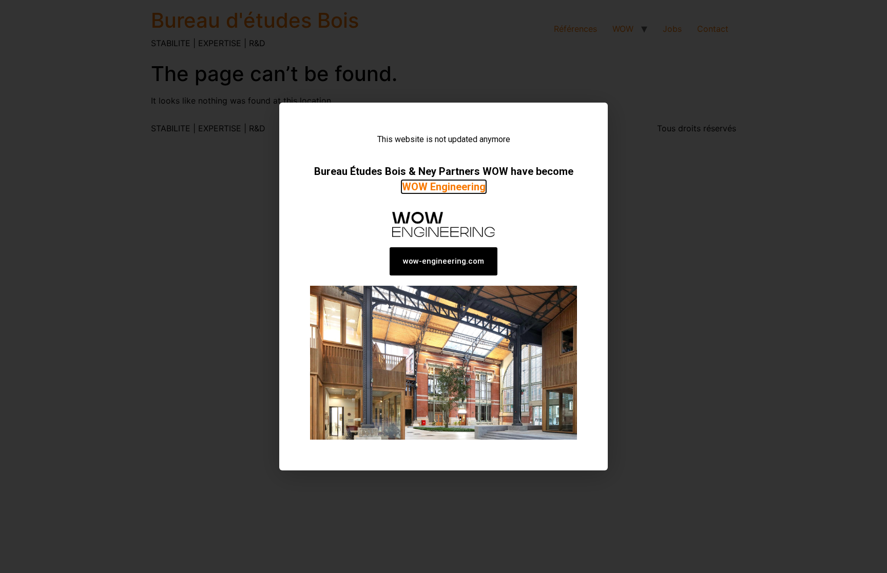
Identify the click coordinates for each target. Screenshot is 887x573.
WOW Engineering (444, 187)
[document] (443, 286)
